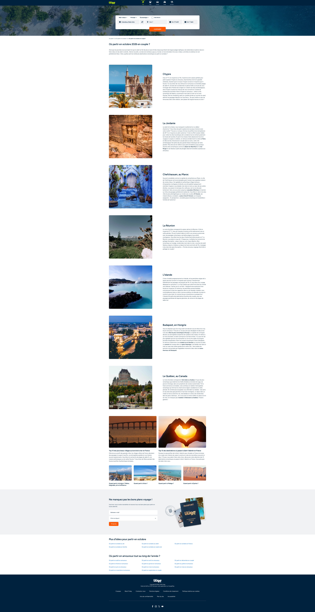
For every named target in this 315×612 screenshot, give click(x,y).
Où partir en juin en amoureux (117, 567)
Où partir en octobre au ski (116, 543)
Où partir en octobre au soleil (150, 543)
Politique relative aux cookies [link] (190, 591)
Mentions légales (154, 591)
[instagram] (156, 606)
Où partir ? (111, 38)
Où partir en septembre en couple (151, 570)
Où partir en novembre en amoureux (119, 570)
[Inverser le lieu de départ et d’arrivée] (142, 22)
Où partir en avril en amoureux (150, 560)
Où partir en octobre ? (121, 38)
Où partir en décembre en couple (184, 560)
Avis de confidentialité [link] (146, 596)
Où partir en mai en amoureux (150, 567)
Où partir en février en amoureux (118, 563)
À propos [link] (118, 591)
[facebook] (152, 606)
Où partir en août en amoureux (118, 560)
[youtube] (162, 606)
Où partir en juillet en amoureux (184, 563)
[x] (159, 606)
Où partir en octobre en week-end (152, 547)
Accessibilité (171, 596)
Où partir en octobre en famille (118, 547)
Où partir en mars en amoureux (184, 567)
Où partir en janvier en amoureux (151, 563)
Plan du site (160, 596)
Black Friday (128, 591)
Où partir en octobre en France (184, 543)
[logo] (112, 3)
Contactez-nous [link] (140, 591)
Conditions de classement (170, 591)
